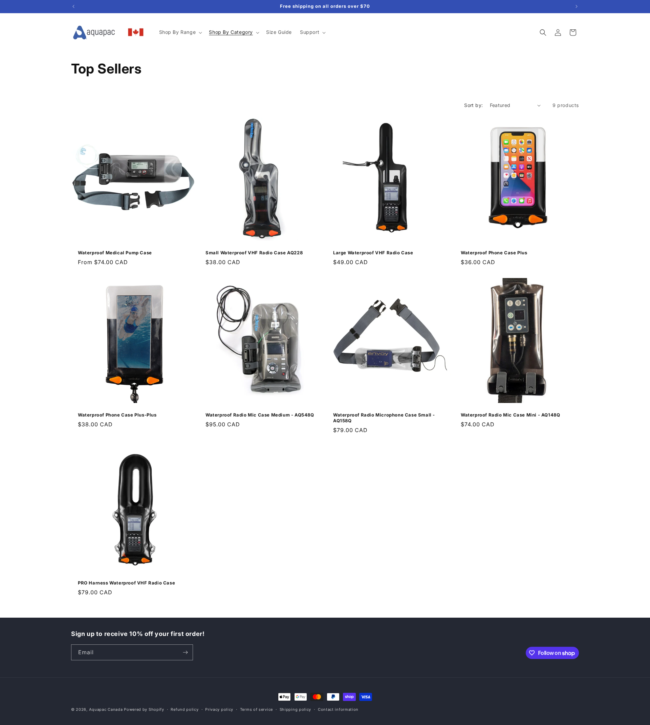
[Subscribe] (185, 652)
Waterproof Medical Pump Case (115, 252)
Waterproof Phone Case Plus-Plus (117, 415)
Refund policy (184, 709)
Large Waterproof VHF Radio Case (373, 252)
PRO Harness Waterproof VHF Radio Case (126, 582)
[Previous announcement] (73, 6)
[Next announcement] (576, 6)
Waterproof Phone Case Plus (494, 252)
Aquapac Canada (106, 709)
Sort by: (473, 105)
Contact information (338, 709)
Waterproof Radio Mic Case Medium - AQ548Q (259, 415)
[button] (180, 32)
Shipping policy (295, 709)
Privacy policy (219, 709)
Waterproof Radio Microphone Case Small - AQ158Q (384, 417)
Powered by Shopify (144, 709)
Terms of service (256, 709)
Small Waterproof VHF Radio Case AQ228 (254, 252)
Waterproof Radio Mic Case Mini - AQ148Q (510, 415)
